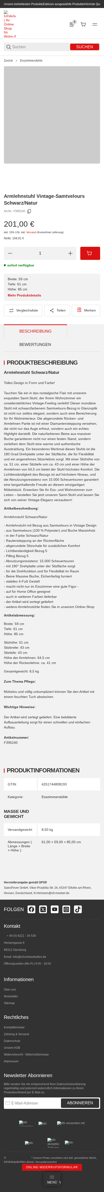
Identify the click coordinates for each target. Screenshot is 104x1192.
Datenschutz (12, 1041)
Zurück (8, 60)
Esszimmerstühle (31, 60)
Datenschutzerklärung (71, 1084)
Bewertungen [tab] (35, 344)
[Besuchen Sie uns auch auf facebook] (31, 909)
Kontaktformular (14, 1027)
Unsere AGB (12, 1047)
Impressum (11, 1061)
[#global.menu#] (94, 24)
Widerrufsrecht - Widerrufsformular (26, 1054)
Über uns (10, 989)
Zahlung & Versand (16, 1034)
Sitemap (9, 1003)
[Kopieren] (29, 211)
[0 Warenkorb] (83, 24)
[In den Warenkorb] (90, 253)
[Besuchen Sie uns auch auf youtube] (55, 909)
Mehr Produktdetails (24, 295)
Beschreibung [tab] (35, 331)
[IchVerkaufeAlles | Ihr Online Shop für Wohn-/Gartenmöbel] (10, 24)
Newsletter (11, 996)
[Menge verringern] (10, 253)
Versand (31, 232)
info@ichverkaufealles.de (29, 957)
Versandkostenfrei (46, 1161)
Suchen (84, 47)
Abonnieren (80, 1103)
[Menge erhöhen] (70, 253)
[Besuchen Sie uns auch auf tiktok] (78, 909)
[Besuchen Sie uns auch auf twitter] (43, 909)
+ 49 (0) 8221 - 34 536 (21, 935)
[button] (96, 898)
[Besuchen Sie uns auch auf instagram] (66, 909)
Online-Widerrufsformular (52, 1167)
